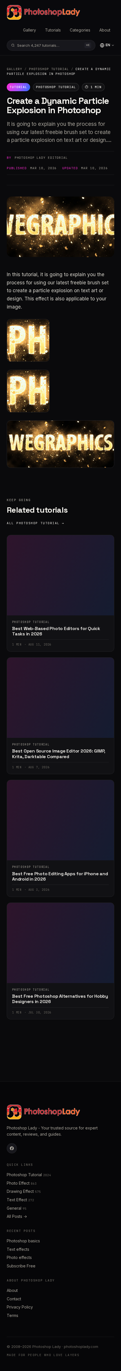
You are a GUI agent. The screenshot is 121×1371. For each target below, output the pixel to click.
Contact (14, 1298)
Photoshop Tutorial (49, 69)
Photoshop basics (23, 1240)
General (16, 1208)
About (104, 30)
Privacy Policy (20, 1307)
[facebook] (12, 1148)
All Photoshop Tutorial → (35, 523)
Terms (12, 1315)
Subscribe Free (21, 1265)
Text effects (18, 1249)
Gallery (29, 30)
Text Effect (20, 1199)
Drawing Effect (24, 1191)
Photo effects (19, 1257)
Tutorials (53, 30)
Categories (80, 30)
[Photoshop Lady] (43, 12)
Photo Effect (22, 1183)
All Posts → (17, 1216)
